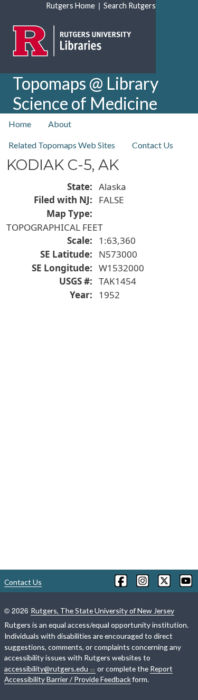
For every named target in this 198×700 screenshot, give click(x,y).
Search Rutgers (129, 5)
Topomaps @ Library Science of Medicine (85, 93)
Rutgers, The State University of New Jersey (102, 610)
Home (19, 124)
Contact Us (152, 145)
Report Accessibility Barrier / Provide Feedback (88, 674)
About (59, 124)
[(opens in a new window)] (120, 580)
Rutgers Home (70, 5)
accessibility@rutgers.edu (46, 668)
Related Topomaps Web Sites (61, 145)
